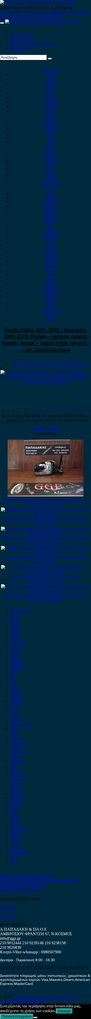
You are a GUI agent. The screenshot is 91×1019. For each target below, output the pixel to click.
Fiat (51, 138)
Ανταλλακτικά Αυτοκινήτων (32, 44)
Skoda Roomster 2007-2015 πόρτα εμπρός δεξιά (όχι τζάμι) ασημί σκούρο (45, 540)
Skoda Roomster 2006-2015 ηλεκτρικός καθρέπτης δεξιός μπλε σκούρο (45, 597)
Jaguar (50, 179)
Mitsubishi (50, 234)
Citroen (50, 106)
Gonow (50, 152)
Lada (51, 193)
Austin (50, 79)
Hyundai (50, 161)
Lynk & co (50, 211)
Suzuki (50, 297)
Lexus (50, 206)
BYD (50, 93)
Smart (50, 284)
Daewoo (50, 120)
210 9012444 (10, 12)
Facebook (8, 907)
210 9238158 (55, 12)
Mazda (50, 215)
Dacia (50, 115)
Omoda (50, 247)
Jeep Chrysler (50, 184)
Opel (50, 243)
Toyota (50, 306)
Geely (50, 147)
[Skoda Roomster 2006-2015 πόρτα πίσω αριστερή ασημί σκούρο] (45, 552)
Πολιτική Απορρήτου (16, 1016)
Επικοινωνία (20, 48)
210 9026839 (77, 12)
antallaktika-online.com (32, 997)
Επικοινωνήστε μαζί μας (19, 889)
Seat (50, 274)
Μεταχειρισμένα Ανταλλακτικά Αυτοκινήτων (39, 999)
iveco (50, 170)
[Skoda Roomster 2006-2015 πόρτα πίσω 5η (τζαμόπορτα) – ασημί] (45, 572)
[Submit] (50, 58)
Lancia (50, 197)
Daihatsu (50, 124)
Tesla (50, 302)
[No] (35, 1017)
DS (50, 134)
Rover (50, 265)
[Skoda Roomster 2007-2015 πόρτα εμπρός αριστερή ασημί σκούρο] (45, 514)
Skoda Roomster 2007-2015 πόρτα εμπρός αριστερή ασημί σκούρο (45, 521)
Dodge (50, 129)
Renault (50, 261)
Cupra (50, 111)
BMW (51, 88)
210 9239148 (32, 12)
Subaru (50, 293)
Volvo (50, 315)
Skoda (51, 279)
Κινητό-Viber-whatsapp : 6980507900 (30, 17)
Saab (50, 270)
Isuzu (50, 165)
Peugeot (50, 252)
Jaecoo (50, 174)
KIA (50, 188)
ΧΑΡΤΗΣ (8, 916)
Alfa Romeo (50, 70)
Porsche (50, 256)
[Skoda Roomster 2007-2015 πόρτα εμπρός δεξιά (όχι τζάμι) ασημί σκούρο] (45, 533)
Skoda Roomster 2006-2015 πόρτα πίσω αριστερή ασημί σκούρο (45, 559)
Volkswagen (50, 311)
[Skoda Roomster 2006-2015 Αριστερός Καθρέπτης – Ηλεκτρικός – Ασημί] (45, 495)
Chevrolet (50, 102)
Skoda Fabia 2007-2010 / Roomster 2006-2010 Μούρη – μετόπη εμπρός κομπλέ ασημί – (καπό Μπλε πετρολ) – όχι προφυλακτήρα (45, 339)
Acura (50, 84)
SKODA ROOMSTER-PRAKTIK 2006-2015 (50, 364)
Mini (50, 229)
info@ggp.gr (10, 938)
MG (50, 224)
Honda (50, 156)
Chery (50, 97)
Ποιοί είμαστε (21, 39)
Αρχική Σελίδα (22, 35)
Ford (50, 143)
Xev (50, 320)
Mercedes (50, 220)
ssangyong (50, 288)
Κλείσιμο (64, 1011)
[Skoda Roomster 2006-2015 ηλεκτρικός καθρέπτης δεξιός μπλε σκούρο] (45, 591)
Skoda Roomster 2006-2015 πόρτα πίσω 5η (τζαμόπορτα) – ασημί (45, 578)
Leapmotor (50, 202)
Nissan (50, 238)
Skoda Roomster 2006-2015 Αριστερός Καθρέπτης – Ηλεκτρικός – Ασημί (45, 501)
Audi (51, 74)
